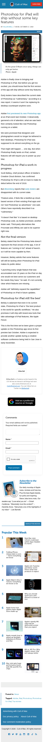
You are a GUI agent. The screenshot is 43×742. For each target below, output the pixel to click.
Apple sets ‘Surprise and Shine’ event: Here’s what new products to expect (32, 568)
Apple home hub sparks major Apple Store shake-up (13, 609)
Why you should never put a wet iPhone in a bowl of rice (32, 596)
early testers (30, 189)
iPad (20, 698)
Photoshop (27, 698)
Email (8, 448)
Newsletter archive (33, 524)
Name (9, 439)
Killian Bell (8, 27)
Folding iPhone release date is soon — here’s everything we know (13, 554)
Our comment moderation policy (17, 722)
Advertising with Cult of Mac (15, 711)
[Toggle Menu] (4, 4)
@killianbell (25, 388)
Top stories (16, 701)
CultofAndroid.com (13, 386)
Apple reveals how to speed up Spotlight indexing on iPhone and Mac (14, 638)
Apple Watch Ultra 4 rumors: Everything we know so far (14, 581)
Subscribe (36, 4)
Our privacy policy (11, 716)
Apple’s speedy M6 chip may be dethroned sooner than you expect (32, 624)
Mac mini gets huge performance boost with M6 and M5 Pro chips (14, 666)
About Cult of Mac (29, 716)
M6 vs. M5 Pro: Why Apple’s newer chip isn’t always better (32, 651)
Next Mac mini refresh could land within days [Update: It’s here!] (32, 541)
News (38, 31)
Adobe (15, 698)
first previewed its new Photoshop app (24, 113)
